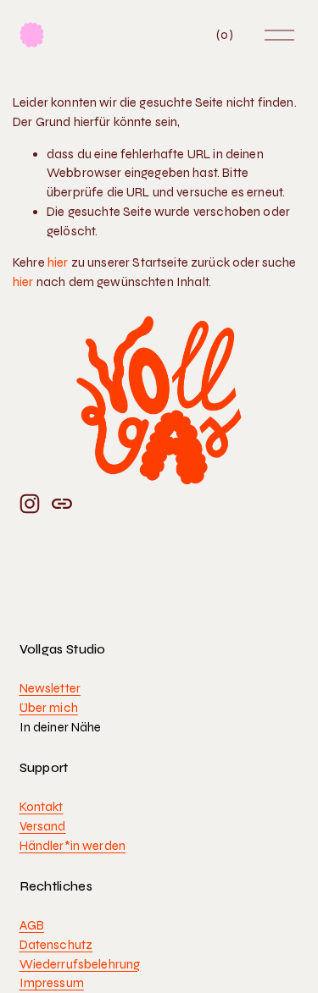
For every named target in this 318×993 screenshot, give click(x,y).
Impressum (52, 982)
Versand (43, 826)
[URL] (62, 504)
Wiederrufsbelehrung (80, 964)
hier (58, 262)
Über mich (49, 707)
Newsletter (50, 688)
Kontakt (42, 806)
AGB (32, 925)
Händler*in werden (73, 845)
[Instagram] (30, 504)
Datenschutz (56, 944)
